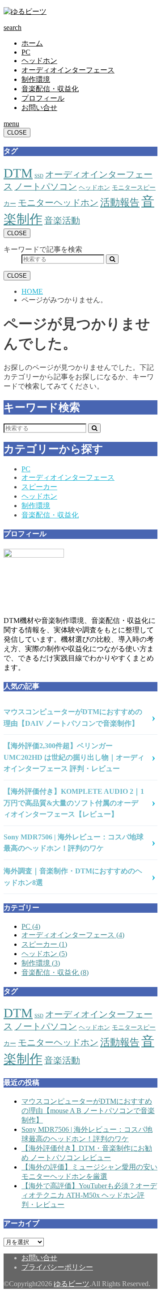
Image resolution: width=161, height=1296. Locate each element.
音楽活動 (62, 220)
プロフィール (42, 98)
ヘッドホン (39, 60)
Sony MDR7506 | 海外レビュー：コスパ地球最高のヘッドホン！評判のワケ (74, 842)
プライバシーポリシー (57, 1267)
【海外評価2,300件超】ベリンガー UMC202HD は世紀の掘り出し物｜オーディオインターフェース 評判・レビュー (74, 757)
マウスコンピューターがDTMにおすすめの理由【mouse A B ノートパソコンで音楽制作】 (88, 1110)
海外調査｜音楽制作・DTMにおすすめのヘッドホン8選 (73, 876)
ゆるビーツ (71, 1284)
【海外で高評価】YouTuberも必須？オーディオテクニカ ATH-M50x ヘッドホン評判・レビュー (89, 1195)
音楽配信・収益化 (50, 89)
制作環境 (35, 79)
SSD (38, 176)
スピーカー (39, 487)
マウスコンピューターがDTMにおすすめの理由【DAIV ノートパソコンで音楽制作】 (73, 717)
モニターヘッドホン (58, 203)
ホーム (32, 43)
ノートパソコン (45, 186)
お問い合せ (39, 107)
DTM (18, 173)
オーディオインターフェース (67, 70)
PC (25, 52)
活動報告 (120, 202)
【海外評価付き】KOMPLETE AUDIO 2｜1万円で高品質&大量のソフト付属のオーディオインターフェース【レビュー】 (74, 803)
